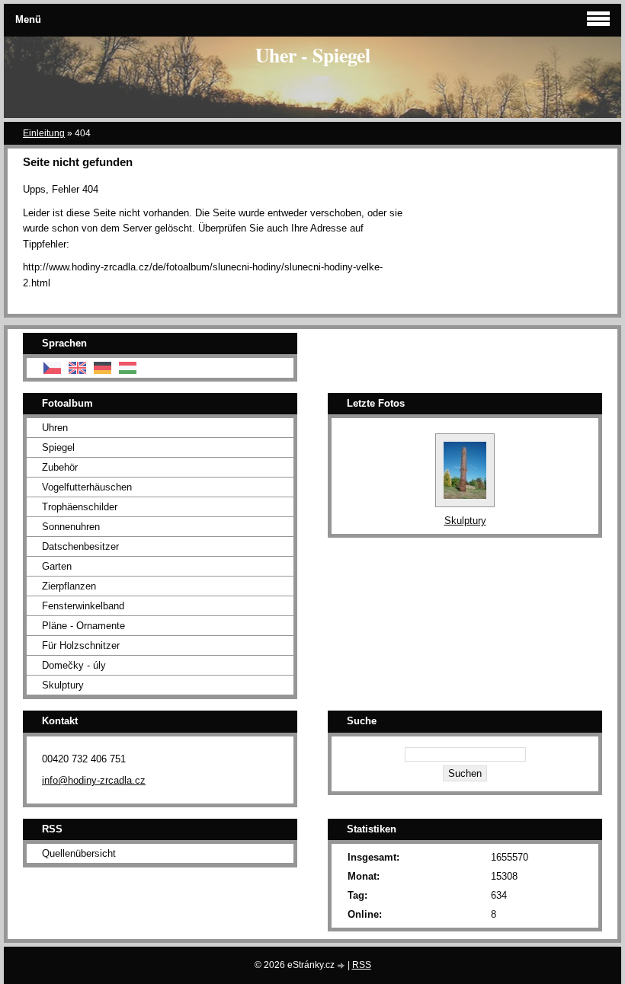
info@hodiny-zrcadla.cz (94, 780)
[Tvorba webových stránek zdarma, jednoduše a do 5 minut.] (342, 966)
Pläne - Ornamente (83, 625)
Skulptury (63, 685)
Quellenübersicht (79, 853)
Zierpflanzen (69, 586)
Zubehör (60, 467)
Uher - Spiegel (312, 54)
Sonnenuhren (71, 526)
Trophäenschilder (79, 507)
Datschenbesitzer (80, 546)
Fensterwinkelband (83, 606)
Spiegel (58, 447)
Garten (57, 566)
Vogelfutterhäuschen (87, 487)
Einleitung (44, 133)
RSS (361, 965)
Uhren (55, 427)
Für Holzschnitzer (81, 645)
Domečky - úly (74, 665)
